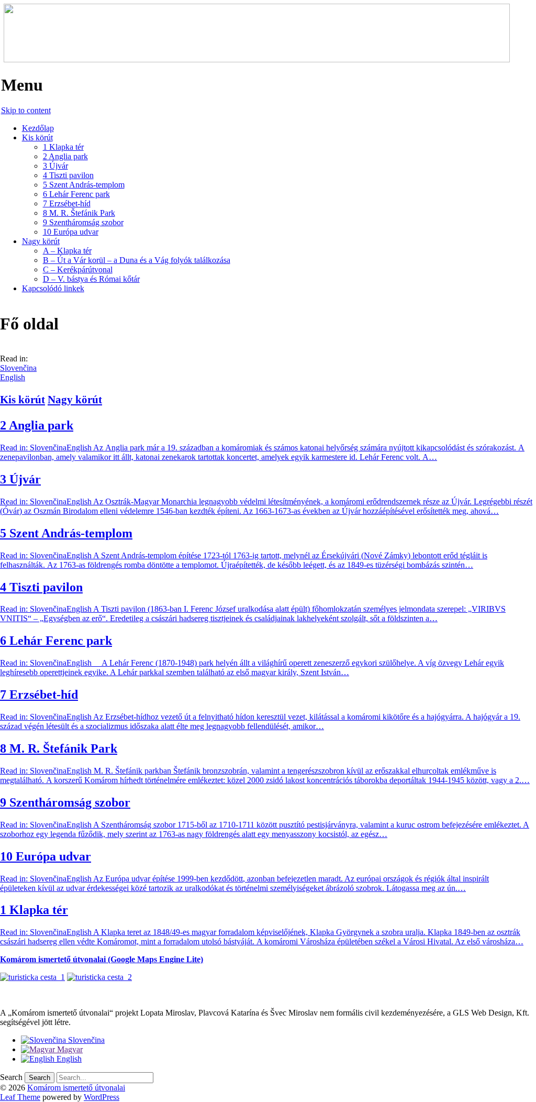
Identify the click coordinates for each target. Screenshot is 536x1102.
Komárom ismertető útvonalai (76, 1087)
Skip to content (26, 110)
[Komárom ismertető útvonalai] (255, 59)
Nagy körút (41, 241)
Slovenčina (18, 367)
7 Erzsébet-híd (67, 203)
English (12, 377)
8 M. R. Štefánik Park (79, 212)
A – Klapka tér (67, 250)
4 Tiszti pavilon (68, 175)
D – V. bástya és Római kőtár (91, 278)
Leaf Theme (20, 1097)
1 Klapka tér (63, 146)
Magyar (69, 1049)
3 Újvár (55, 165)
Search (11, 1077)
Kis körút (37, 137)
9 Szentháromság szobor (83, 222)
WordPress (101, 1097)
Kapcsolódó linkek (53, 288)
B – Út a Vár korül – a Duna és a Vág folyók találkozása (136, 260)
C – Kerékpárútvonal (78, 269)
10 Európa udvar (70, 231)
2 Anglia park (65, 156)
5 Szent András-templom (84, 184)
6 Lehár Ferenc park (76, 194)
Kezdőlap (38, 128)
